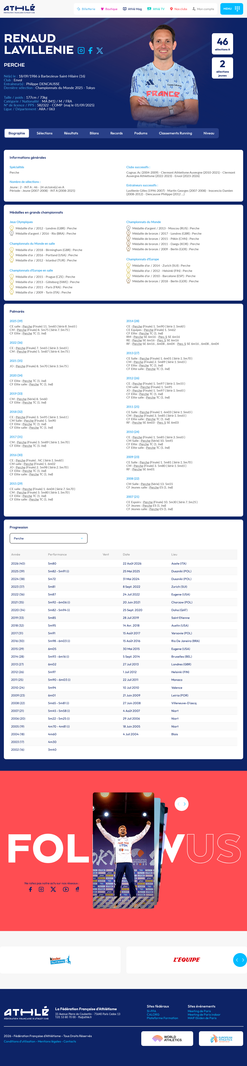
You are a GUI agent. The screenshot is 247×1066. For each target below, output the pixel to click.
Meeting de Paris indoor (204, 1014)
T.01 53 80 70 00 (65, 1017)
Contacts (69, 1041)
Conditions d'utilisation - (21, 1041)
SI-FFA (151, 1011)
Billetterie (88, 9)
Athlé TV (159, 9)
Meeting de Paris (199, 1011)
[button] (185, 804)
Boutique (111, 9)
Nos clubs (180, 9)
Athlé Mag (135, 9)
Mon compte (205, 9)
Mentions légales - (50, 1041)
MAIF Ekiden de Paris (202, 1018)
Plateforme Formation (162, 1018)
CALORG (153, 1014)
